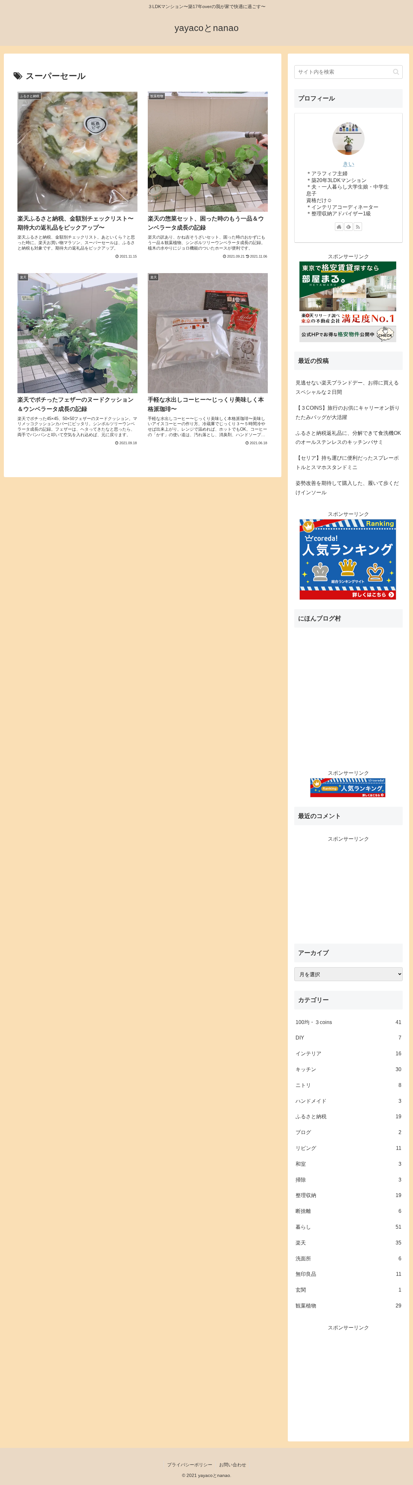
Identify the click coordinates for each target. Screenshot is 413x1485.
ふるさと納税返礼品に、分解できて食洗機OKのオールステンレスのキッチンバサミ (348, 437)
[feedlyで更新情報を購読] (348, 226)
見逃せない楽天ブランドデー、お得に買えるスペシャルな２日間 (347, 387)
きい (348, 164)
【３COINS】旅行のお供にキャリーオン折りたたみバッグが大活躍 (348, 412)
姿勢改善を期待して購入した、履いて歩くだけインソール (347, 487)
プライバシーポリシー (189, 1464)
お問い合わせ (232, 1464)
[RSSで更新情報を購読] (358, 226)
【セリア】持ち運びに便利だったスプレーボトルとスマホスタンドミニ (347, 462)
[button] (396, 72)
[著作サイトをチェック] (339, 226)
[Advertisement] (348, 889)
